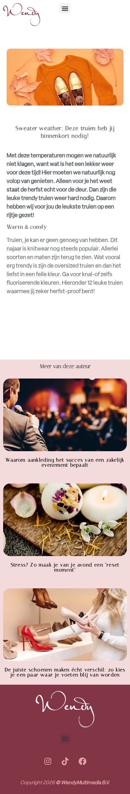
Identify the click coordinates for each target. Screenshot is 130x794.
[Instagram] (48, 761)
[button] (65, 8)
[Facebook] (82, 761)
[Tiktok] (65, 761)
